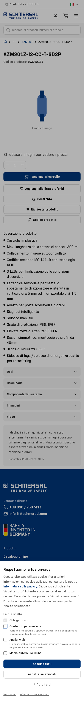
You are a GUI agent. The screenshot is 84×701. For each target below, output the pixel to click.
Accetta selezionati (42, 674)
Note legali (9, 694)
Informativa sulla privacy (20, 586)
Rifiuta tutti (42, 685)
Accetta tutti (42, 664)
